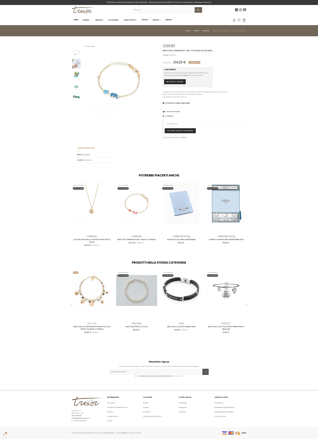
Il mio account (220, 416)
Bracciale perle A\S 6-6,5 (137, 327)
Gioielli (145, 403)
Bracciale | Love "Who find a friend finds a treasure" (226, 328)
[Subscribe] (205, 372)
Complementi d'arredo (152, 416)
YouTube (182, 412)
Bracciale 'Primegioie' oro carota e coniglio (137, 239)
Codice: (166, 55)
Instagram (183, 407)
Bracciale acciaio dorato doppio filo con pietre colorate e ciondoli (92, 328)
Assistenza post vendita (224, 412)
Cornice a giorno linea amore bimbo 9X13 (226, 239)
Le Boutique (202, 2)
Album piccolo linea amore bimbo (181, 239)
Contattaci (219, 403)
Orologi (146, 407)
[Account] (234, 20)
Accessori (147, 412)
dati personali (176, 376)
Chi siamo (111, 403)
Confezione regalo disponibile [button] (177, 103)
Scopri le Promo (175, 81)
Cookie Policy (112, 416)
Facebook (183, 403)
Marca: (80, 155)
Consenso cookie (134, 433)
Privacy (110, 412)
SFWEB (124, 433)
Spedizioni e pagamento (224, 407)
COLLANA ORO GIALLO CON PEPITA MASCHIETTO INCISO (91, 241)
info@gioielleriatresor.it (80, 418)
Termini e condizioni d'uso (117, 407)
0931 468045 (76, 415)
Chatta (183, 2)
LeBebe (169, 46)
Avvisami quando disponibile (180, 130)
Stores (109, 421)
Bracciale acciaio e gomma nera (181, 327)
